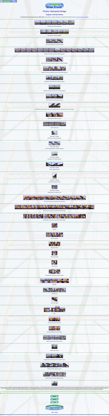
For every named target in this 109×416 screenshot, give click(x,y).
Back (54, 396)
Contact (56, 412)
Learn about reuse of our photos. (82, 17)
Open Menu (1, 1)
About (52, 412)
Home (54, 399)
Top (54, 402)
